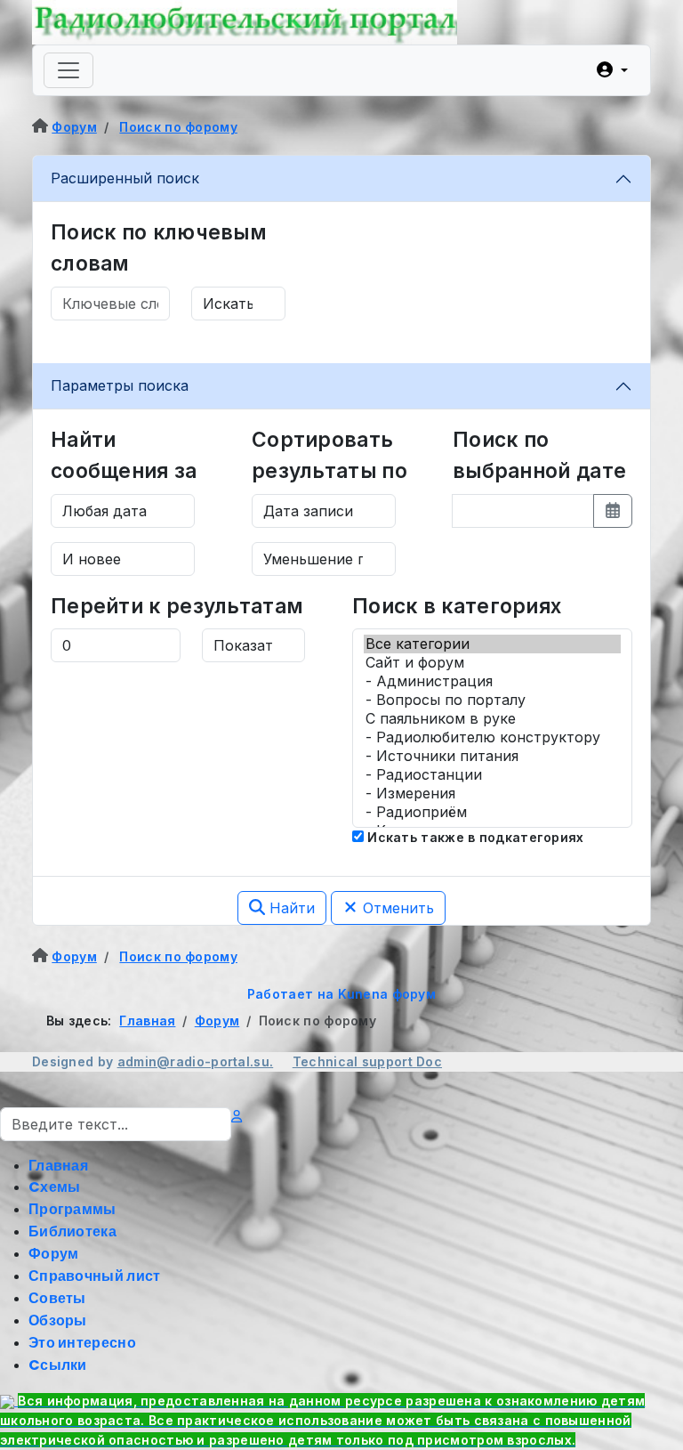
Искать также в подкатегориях (474, 837)
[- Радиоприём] (492, 812)
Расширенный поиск (125, 178)
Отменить (396, 908)
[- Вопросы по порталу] (492, 700)
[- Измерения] (492, 793)
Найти (290, 908)
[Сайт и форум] (492, 662)
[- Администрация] (492, 681)
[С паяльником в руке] (492, 718)
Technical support (354, 1061)
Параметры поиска (120, 385)
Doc (429, 1061)
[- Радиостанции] (492, 775)
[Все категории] (492, 644)
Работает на (290, 993)
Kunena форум (387, 993)
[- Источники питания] (492, 756)
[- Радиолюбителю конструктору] (492, 737)
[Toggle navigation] (68, 70)
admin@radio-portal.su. (195, 1061)
